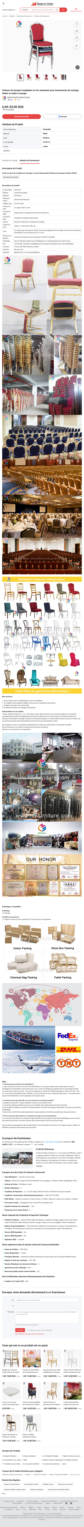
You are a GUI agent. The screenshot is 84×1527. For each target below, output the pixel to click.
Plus (3, 1493)
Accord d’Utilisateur (32, 1501)
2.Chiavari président (29, 1456)
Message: (11, 1312)
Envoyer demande (21, 116)
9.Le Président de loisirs (70, 1460)
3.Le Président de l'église (50, 1456)
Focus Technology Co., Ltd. (41, 1513)
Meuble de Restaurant (24, 16)
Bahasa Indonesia (74, 1509)
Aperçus (48, 1503)
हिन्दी (40, 1509)
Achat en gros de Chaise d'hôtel (58, 1489)
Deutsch (62, 1507)
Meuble (11, 16)
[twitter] (71, 1503)
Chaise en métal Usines (11, 1484)
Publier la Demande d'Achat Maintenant (30, 1334)
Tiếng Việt (63, 1509)
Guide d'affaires (58, 1503)
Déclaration (20, 1501)
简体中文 (23, 1507)
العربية (24, 1509)
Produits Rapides (17, 1503)
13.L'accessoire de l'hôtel (30, 1464)
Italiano (78, 1507)
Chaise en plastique (36, 1489)
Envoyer (20, 1330)
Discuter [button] (64, 116)
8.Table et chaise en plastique (52, 1460)
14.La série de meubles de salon (52, 1464)
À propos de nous (9, 1501)
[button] (3, 3)
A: (13, 1306)
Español (54, 1507)
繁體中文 (31, 1507)
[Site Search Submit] (63, 10)
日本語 (39, 1507)
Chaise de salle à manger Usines (14, 1489)
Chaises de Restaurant (41, 16)
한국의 (18, 1509)
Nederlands (32, 1509)
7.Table (24, 1460)
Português (70, 1507)
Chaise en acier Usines (65, 1484)
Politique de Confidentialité (49, 1501)
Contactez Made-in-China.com (69, 1501)
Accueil (4, 16)
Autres (64, 1464)
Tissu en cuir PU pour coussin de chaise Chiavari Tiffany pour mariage (11, 1404)
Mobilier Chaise (48, 1484)
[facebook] (66, 1503)
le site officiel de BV (51, 1142)
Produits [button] (25, 10)
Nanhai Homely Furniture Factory (18, 97)
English (15, 1507)
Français (46, 1507)
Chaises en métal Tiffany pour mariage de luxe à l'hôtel (31, 1372)
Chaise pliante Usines (31, 1484)
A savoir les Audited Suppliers (34, 1503)
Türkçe (55, 1509)
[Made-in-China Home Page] (42, 4)
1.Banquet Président (9, 1456)
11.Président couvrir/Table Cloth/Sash (12, 1464)
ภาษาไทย (47, 1509)
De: (13, 1300)
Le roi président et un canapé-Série (12, 1460)
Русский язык (9, 1509)
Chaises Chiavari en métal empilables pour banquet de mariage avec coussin (51, 1372)
